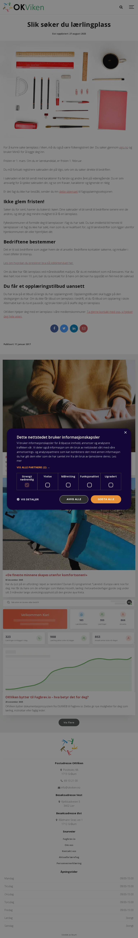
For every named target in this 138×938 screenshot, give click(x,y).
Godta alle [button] (106, 499)
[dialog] (69, 469)
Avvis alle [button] (74, 499)
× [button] (125, 432)
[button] (69, 467)
